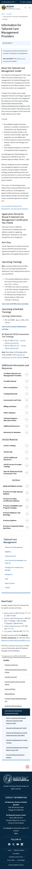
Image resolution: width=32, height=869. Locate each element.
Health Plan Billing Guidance (13, 706)
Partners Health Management (13, 618)
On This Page (7, 43)
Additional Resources (12, 426)
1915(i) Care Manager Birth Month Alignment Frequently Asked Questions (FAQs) (16, 720)
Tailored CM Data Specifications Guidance (15, 756)
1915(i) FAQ (8, 452)
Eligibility (8, 552)
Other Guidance (9, 413)
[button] (24, 8)
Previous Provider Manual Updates (13, 493)
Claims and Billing (10, 689)
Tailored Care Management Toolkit (16, 728)
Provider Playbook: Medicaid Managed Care (16, 700)
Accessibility (16, 854)
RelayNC (9, 828)
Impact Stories (10, 583)
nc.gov (9, 850)
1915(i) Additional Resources (10, 458)
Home (3, 14)
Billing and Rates (10, 406)
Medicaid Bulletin (10, 694)
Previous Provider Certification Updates (11, 500)
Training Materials (10, 394)
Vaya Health (8, 631)
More (16, 833)
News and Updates (11, 387)
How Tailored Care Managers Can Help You (15, 561)
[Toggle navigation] (29, 8)
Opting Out (8, 574)
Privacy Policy (11, 860)
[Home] (11, 6)
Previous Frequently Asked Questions (13, 527)
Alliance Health (8, 613)
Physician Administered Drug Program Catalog (16, 671)
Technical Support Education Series (10, 419)
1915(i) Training (9, 445)
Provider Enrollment (11, 677)
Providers (9, 14)
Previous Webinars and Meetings (11, 514)
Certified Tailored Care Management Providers (13, 374)
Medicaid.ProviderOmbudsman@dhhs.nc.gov (15, 640)
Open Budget (21, 860)
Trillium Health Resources (12, 626)
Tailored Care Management (14, 547)
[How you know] (15, 2)
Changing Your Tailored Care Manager (14, 568)
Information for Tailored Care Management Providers (13, 712)
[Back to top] (27, 767)
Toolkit (7, 588)
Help (6, 579)
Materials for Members (12, 432)
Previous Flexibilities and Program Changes (12, 507)
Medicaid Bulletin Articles (12, 486)
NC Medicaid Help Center (15, 646)
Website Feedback (19, 850)
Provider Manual (10, 381)
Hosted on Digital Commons (16, 865)
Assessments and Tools (12, 400)
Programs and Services (11, 665)
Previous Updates (9, 520)
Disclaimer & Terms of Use (16, 857)
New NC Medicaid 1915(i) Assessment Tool (13, 472)
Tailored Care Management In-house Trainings (16, 741)
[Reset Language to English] (21, 2)
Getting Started (10, 556)
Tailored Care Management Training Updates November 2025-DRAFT (16, 734)
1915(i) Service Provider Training (13, 465)
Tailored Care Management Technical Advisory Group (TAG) (17, 749)
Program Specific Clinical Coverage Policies (15, 683)
